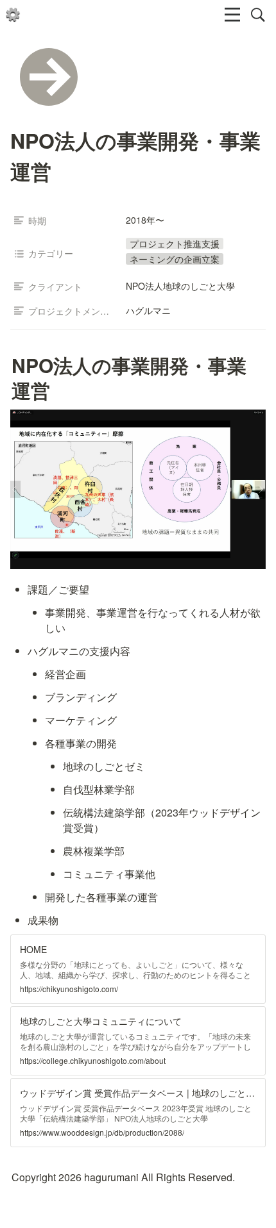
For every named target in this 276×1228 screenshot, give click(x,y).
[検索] (258, 15)
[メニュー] (232, 15)
